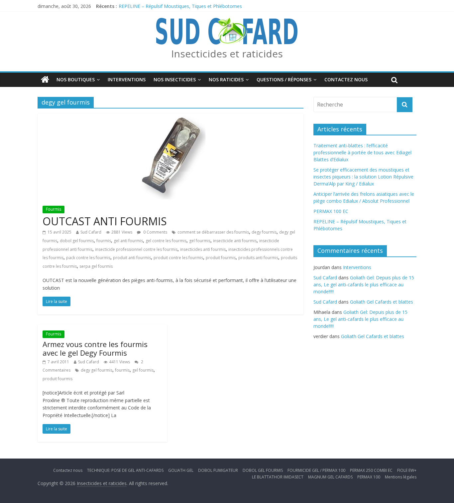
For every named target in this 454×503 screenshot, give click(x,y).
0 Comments (154, 232)
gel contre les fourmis (166, 241)
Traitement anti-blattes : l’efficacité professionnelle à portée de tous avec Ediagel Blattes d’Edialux (362, 152)
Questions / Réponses (284, 79)
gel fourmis (199, 241)
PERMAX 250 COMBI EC (371, 470)
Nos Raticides (226, 79)
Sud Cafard (90, 232)
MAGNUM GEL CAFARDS (330, 477)
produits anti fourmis (258, 257)
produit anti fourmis (132, 257)
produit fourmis (221, 257)
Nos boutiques (76, 79)
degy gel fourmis (96, 370)
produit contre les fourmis (178, 257)
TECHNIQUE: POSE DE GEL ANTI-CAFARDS (125, 470)
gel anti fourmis (128, 241)
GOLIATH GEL (180, 470)
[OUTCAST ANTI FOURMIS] (171, 117)
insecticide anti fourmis (235, 241)
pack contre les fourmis (88, 257)
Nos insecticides (175, 79)
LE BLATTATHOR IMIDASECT (277, 477)
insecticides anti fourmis (203, 249)
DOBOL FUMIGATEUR (218, 470)
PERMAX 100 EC (330, 211)
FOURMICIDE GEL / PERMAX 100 (316, 470)
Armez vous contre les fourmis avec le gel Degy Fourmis (95, 348)
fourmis (103, 241)
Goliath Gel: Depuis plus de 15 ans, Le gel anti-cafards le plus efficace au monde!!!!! (363, 284)
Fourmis (53, 209)
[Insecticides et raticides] (45, 80)
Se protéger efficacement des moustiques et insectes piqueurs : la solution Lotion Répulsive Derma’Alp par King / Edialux (363, 177)
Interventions (127, 79)
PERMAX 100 (368, 477)
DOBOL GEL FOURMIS (263, 470)
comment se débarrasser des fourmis (213, 232)
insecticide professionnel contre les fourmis (136, 249)
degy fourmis (264, 232)
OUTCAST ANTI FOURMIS (105, 221)
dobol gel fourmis (77, 241)
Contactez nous (346, 79)
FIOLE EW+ (406, 470)
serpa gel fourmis (96, 266)
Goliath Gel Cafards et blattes (381, 302)
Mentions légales (400, 477)
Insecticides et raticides (227, 53)
